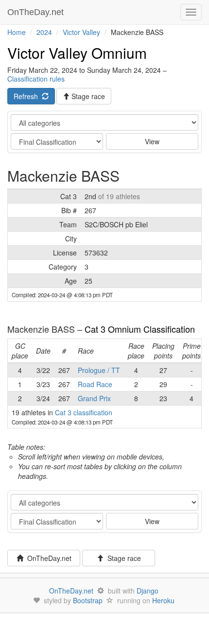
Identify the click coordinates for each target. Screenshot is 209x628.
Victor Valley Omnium (77, 52)
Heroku (163, 600)
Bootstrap (88, 600)
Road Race (95, 384)
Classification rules (36, 79)
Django (147, 590)
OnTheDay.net (36, 12)
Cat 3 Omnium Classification (140, 328)
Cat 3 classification (83, 412)
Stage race (122, 558)
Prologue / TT (99, 370)
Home (16, 32)
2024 (44, 32)
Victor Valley (81, 32)
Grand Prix (94, 398)
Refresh (28, 96)
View (152, 141)
